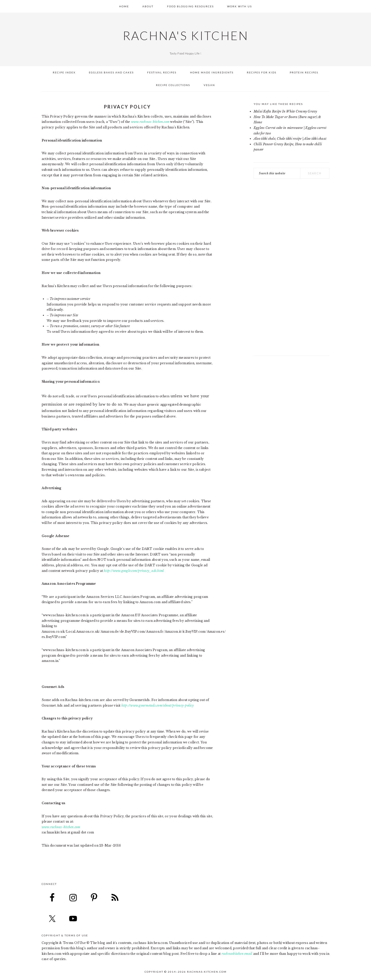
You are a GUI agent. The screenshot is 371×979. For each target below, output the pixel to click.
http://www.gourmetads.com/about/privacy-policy (157, 705)
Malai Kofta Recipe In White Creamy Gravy (285, 111)
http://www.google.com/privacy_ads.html (134, 571)
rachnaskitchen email (237, 954)
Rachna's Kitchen (186, 36)
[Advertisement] (291, 269)
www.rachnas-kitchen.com (150, 122)
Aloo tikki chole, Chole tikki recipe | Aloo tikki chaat (290, 139)
